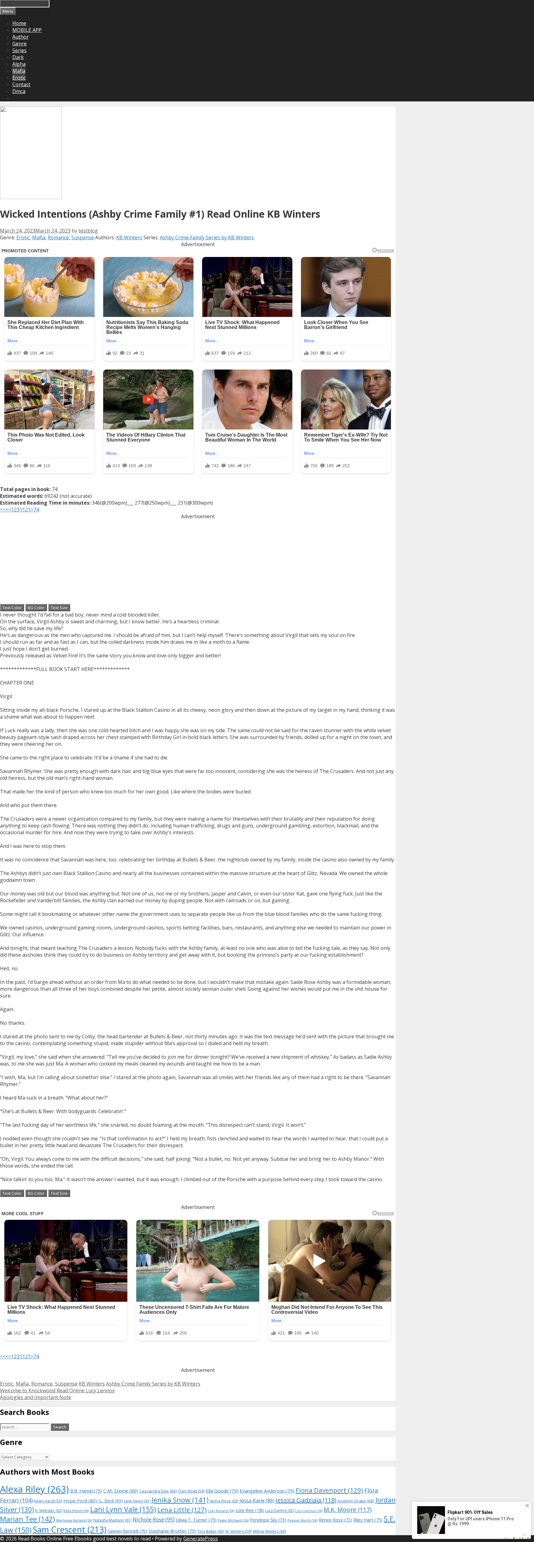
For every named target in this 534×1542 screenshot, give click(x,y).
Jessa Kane (256, 1500)
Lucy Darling (279, 1510)
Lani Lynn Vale (123, 1509)
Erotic (19, 77)
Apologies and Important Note (35, 1397)
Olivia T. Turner (196, 1520)
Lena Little (182, 1509)
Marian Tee (27, 1519)
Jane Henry (137, 1501)
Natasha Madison (112, 1520)
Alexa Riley (34, 1489)
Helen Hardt (48, 1500)
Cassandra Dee (158, 1491)
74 (36, 509)
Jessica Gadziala (306, 1500)
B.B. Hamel (86, 1491)
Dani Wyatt (191, 1491)
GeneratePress (200, 1538)
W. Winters (238, 1531)
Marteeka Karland (74, 1520)
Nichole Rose (154, 1519)
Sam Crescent (69, 1529)
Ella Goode (222, 1491)
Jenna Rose (224, 1501)
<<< (4, 509)
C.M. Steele (120, 1491)
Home (19, 23)
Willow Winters (269, 1531)
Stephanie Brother (172, 1531)
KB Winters (129, 237)
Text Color (12, 607)
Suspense (82, 237)
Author (20, 36)
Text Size (59, 607)
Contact (21, 84)
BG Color (36, 607)
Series (19, 50)
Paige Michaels (233, 1520)
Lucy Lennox (308, 1511)
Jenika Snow (180, 1499)
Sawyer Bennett (127, 1531)
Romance (58, 237)
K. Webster (48, 1510)
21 (28, 509)
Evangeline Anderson (267, 1491)
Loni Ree (249, 1510)
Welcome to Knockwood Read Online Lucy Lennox (57, 1390)
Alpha (19, 64)
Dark (18, 57)
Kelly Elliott (76, 1510)
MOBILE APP (27, 30)
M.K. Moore (347, 1510)
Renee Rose (335, 1520)
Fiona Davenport (329, 1490)
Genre (19, 43)
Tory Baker (210, 1531)
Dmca (18, 91)
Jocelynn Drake (356, 1501)
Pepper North (302, 1520)
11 (22, 509)
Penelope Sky (268, 1520)
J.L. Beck (110, 1501)
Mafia (18, 70)
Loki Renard (221, 1511)
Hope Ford (80, 1500)
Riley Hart (368, 1520)
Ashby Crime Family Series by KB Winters (207, 237)
